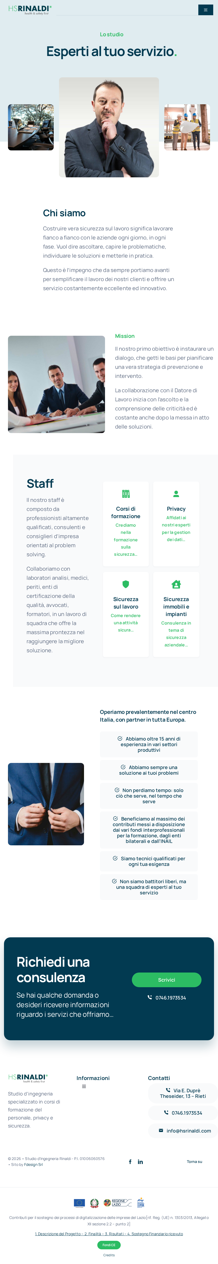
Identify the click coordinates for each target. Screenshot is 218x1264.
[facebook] (130, 1161)
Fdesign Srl (33, 1164)
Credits (109, 1255)
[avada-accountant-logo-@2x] (30, 5)
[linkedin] (140, 1161)
